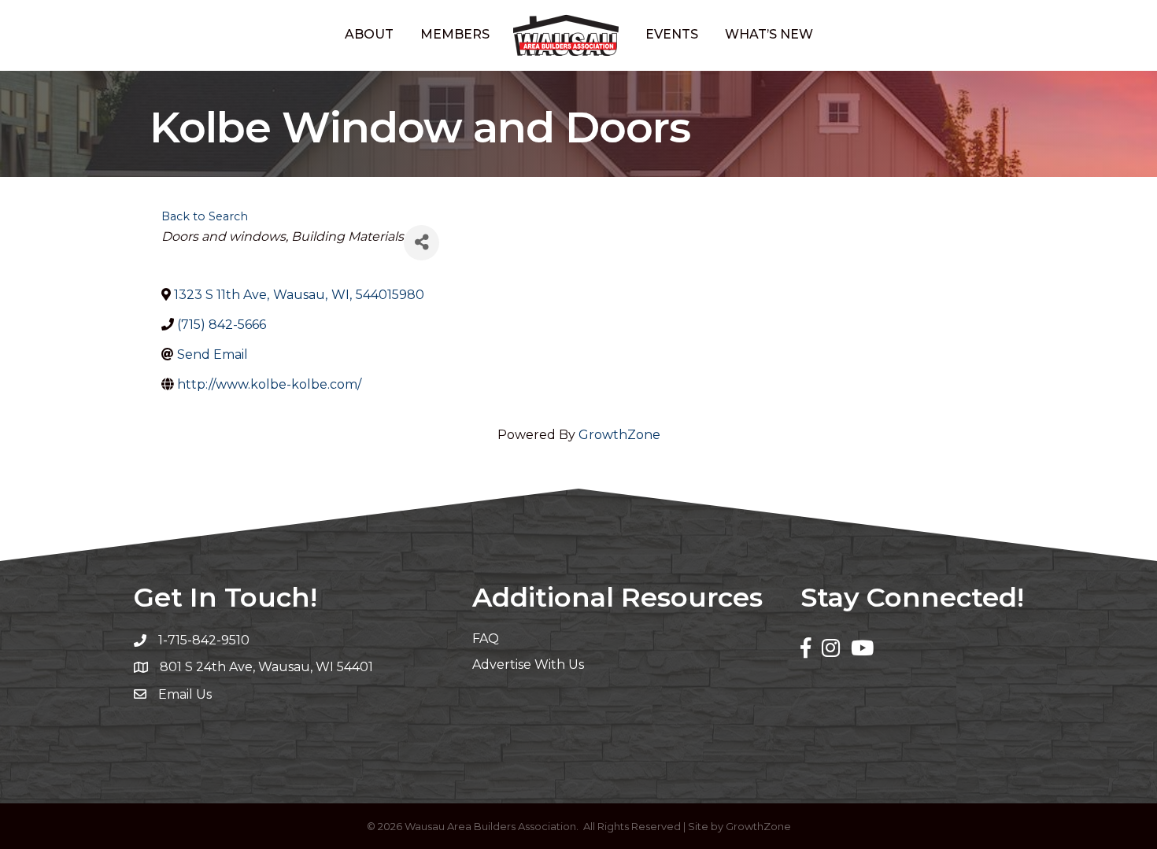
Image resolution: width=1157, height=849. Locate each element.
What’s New (769, 34)
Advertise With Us (528, 664)
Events (671, 34)
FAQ (485, 638)
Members (455, 34)
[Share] (421, 242)
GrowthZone (619, 434)
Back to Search (204, 216)
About (369, 34)
